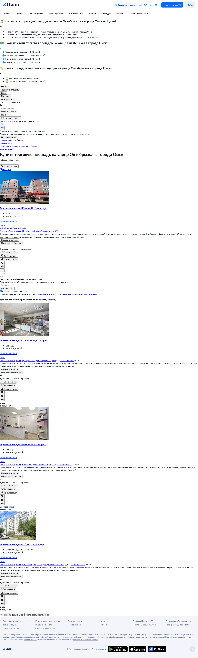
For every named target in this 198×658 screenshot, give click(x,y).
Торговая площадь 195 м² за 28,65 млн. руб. (23, 208)
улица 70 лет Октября (53, 564)
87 (56, 231)
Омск (18, 231)
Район (13, 111)
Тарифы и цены (10, 624)
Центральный (28, 231)
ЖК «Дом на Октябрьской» (13, 228)
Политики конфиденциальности (84, 294)
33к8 (54, 360)
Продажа (20, 13)
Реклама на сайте (43, 624)
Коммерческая (76, 13)
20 (66, 564)
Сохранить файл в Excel (12, 614)
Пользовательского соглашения (52, 294)
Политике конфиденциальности (177, 637)
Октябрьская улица (45, 231)
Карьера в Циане (11, 628)
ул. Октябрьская (66, 360)
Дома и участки (56, 13)
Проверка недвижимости (177, 624)
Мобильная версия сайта (77, 649)
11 (53, 464)
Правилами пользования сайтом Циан (31, 637)
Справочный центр (12, 621)
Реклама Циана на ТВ (143, 621)
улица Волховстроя (42, 464)
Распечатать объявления (37, 614)
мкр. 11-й (37, 564)
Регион (4, 111)
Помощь (104, 624)
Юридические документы (47, 621)
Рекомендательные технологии (85, 639)
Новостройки (36, 13)
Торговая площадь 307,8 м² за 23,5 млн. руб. (24, 340)
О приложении (99, 649)
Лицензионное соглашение (86, 637)
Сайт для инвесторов (45, 628)
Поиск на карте (75, 621)
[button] (99, 24)
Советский (27, 464)
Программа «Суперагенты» (178, 621)
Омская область (7, 231)
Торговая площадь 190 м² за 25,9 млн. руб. (23, 444)
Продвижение (74, 624)
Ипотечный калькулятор (144, 624)
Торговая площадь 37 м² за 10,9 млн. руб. (22, 544)
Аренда (6, 13)
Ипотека (93, 13)
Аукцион (104, 621)
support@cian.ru (30, 639)
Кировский (27, 564)
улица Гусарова (43, 360)
